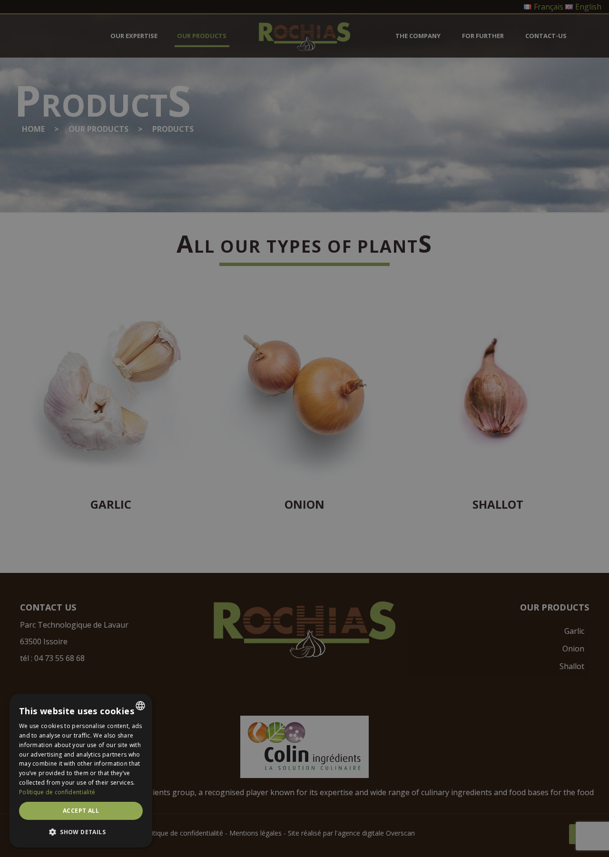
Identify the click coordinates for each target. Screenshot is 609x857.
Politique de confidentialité (57, 792)
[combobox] (140, 705)
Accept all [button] (81, 811)
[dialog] (81, 770)
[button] (81, 832)
